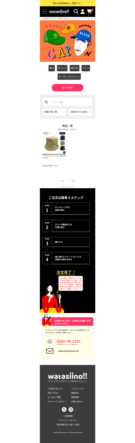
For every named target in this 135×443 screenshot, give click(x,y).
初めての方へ (53, 393)
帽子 (52, 68)
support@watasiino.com (68, 351)
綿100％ (74, 68)
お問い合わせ (77, 401)
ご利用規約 (68, 416)
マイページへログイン (57, 401)
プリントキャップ (67, 186)
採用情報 (75, 397)
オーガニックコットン (69, 76)
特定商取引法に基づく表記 (68, 424)
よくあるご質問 (54, 397)
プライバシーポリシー (68, 420)
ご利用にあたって (55, 388)
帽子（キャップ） (63, 18)
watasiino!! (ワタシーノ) (50, 18)
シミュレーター (77, 388)
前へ (62, 181)
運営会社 (75, 393)
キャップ (62, 68)
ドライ (86, 68)
